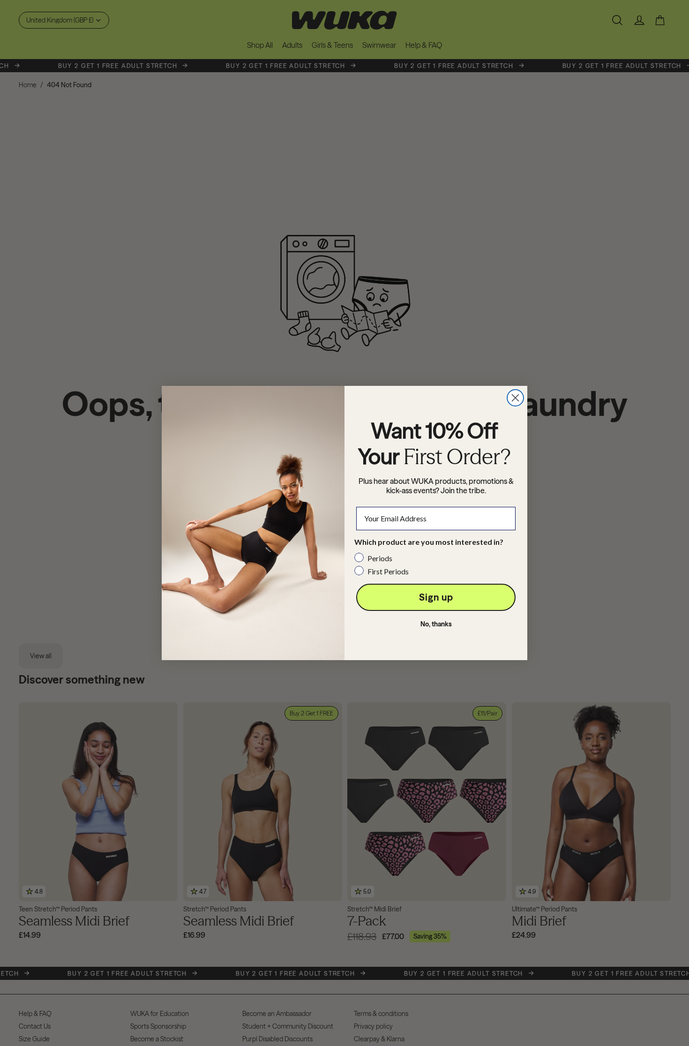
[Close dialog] (515, 398)
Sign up (436, 597)
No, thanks (436, 624)
